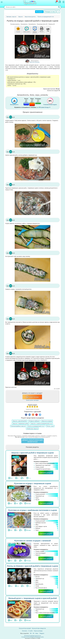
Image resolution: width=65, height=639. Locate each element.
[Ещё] (58, 11)
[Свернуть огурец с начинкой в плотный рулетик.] (32, 303)
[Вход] (63, 2)
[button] (41, 31)
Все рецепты (39, 11)
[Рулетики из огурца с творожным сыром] (19, 493)
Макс (36, 633)
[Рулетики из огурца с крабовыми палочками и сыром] (19, 520)
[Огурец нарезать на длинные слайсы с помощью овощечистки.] (32, 237)
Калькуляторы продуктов (39, 628)
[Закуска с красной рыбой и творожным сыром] (19, 465)
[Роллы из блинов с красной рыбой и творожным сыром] (19, 576)
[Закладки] (59, 1)
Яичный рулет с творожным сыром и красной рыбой (32, 598)
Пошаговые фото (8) (42, 24)
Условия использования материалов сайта (32, 637)
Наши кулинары (38, 631)
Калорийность (32, 24)
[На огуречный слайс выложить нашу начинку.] (32, 270)
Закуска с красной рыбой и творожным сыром (32, 452)
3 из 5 (32, 407)
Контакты (24, 631)
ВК (31, 633)
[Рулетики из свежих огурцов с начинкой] (19, 550)
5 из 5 (37, 407)
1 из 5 (28, 407)
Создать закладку (34, 397)
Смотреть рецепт (46, 472)
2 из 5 (30, 407)
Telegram (41, 633)
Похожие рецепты (15, 24)
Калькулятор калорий (25, 628)
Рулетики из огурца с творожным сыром (32, 483)
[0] (35, 30)
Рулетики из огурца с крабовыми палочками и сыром (32, 510)
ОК (33, 633)
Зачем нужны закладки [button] (32, 400)
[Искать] (59, 7)
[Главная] (30, 3)
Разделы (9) (51, 24)
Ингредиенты (24, 24)
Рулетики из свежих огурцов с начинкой (32, 540)
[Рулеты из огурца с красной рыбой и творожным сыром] (32, 47)
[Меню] (1, 2)
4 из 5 (35, 407)
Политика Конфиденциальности (32, 635)
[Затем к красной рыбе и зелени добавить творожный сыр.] (32, 168)
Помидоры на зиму (50, 11)
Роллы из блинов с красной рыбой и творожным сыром (32, 566)
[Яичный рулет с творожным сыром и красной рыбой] (19, 609)
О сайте (30, 631)
